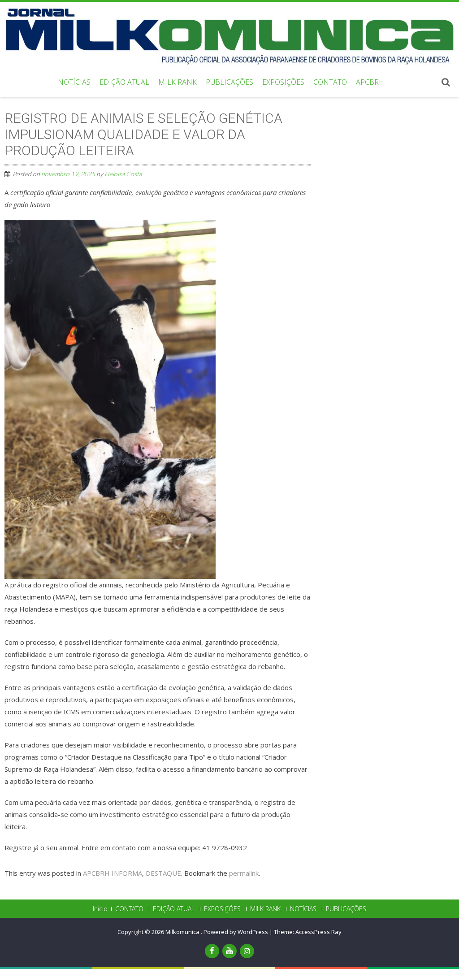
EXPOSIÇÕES (283, 82)
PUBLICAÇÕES (229, 82)
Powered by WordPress (236, 932)
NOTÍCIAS (74, 82)
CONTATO (330, 82)
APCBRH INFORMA (112, 873)
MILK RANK (177, 82)
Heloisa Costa (123, 174)
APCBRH (370, 82)
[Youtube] (229, 951)
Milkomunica (183, 932)
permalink (244, 873)
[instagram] (247, 951)
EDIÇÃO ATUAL (124, 82)
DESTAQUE (163, 873)
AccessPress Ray (318, 932)
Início (100, 909)
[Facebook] (212, 951)
